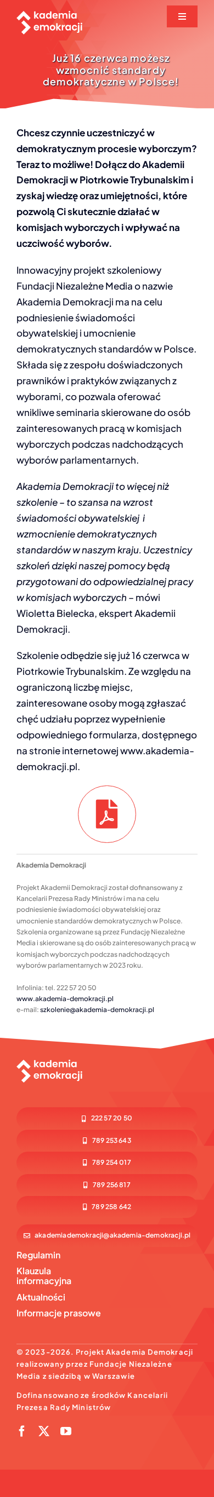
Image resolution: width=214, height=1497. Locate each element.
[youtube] (65, 1431)
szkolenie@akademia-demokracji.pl (97, 1009)
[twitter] (43, 1431)
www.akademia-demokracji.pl (65, 999)
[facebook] (21, 1431)
